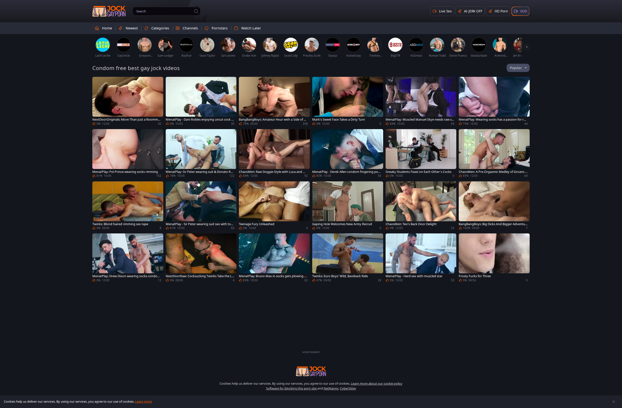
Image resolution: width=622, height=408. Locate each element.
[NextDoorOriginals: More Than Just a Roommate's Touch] (127, 102)
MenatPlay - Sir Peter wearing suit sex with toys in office (200, 224)
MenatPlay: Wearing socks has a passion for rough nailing (493, 119)
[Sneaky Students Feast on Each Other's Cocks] (421, 154)
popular (516, 67)
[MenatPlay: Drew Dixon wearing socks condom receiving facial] (127, 258)
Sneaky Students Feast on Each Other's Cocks (418, 172)
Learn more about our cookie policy (376, 383)
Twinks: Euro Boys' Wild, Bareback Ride (340, 276)
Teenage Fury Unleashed (256, 224)
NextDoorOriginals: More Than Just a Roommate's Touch (126, 119)
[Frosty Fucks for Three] (494, 258)
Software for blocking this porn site (291, 388)
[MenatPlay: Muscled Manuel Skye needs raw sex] (421, 102)
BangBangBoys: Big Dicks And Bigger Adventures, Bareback (492, 224)
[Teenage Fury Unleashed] (274, 206)
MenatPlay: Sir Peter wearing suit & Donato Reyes (200, 172)
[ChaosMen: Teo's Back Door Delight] (421, 206)
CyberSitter (348, 388)
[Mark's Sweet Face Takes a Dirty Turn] (347, 102)
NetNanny (331, 388)
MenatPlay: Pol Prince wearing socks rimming (125, 172)
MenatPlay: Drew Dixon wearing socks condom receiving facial (126, 276)
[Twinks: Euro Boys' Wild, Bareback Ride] (347, 258)
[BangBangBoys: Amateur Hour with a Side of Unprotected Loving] (274, 102)
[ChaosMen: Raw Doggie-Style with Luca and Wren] (274, 154)
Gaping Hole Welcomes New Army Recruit (342, 224)
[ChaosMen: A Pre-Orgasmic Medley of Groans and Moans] (494, 154)
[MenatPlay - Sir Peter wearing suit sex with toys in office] (201, 206)
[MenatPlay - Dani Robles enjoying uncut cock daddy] (201, 102)
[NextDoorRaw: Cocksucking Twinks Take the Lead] (201, 258)
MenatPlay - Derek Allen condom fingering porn (345, 172)
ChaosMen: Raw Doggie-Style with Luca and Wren (273, 172)
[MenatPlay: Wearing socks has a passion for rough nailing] (494, 102)
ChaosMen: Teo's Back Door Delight (411, 224)
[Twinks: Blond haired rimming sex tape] (127, 206)
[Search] (196, 11)
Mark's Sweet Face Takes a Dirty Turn (338, 119)
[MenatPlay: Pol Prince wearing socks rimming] (127, 154)
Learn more (143, 401)
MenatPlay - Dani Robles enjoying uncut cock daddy (199, 119)
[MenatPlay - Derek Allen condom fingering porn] (347, 154)
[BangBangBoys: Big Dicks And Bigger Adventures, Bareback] (494, 206)
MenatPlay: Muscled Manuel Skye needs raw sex (419, 119)
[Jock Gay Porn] (109, 11)
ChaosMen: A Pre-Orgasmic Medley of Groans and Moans (493, 172)
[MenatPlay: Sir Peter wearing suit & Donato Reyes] (201, 154)
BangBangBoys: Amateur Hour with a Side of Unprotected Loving (272, 119)
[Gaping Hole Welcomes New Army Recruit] (347, 206)
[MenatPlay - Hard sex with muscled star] (421, 258)
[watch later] (98, 83)
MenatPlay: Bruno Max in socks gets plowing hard (272, 276)
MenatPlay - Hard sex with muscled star (414, 276)
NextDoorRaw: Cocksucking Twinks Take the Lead (199, 276)
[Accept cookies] (613, 401)
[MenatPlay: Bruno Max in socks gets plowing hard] (274, 258)
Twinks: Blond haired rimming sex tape (120, 224)
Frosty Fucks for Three (475, 276)
